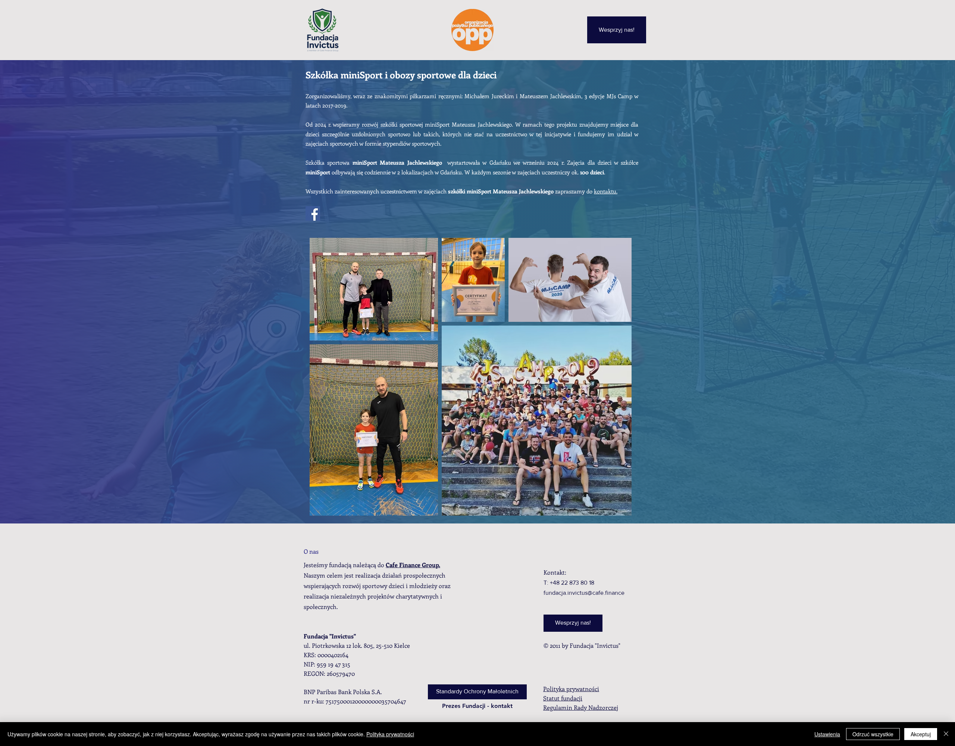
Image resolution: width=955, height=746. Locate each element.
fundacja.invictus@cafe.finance (584, 593)
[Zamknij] (946, 734)
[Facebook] (313, 213)
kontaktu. (605, 191)
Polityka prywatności (390, 734)
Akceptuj (921, 734)
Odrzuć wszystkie (872, 734)
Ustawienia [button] (827, 734)
